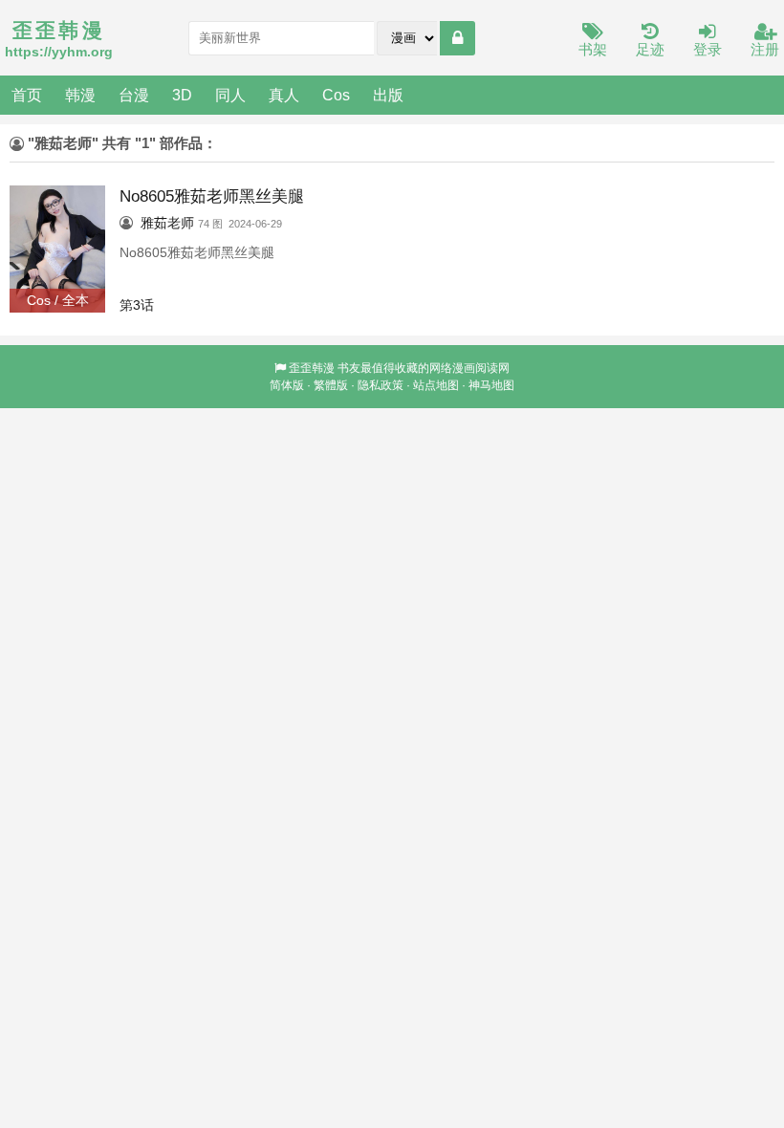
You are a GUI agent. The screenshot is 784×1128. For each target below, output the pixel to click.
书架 (592, 49)
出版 (388, 94)
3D (182, 94)
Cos (336, 94)
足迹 (650, 49)
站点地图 (436, 385)
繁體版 (331, 385)
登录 (707, 49)
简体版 (287, 385)
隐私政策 (380, 385)
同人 (230, 94)
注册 (765, 49)
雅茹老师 (167, 222)
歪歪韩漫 (312, 368)
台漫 (134, 94)
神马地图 (491, 385)
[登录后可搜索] (457, 38)
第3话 (137, 305)
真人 (284, 94)
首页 (26, 94)
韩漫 (80, 94)
